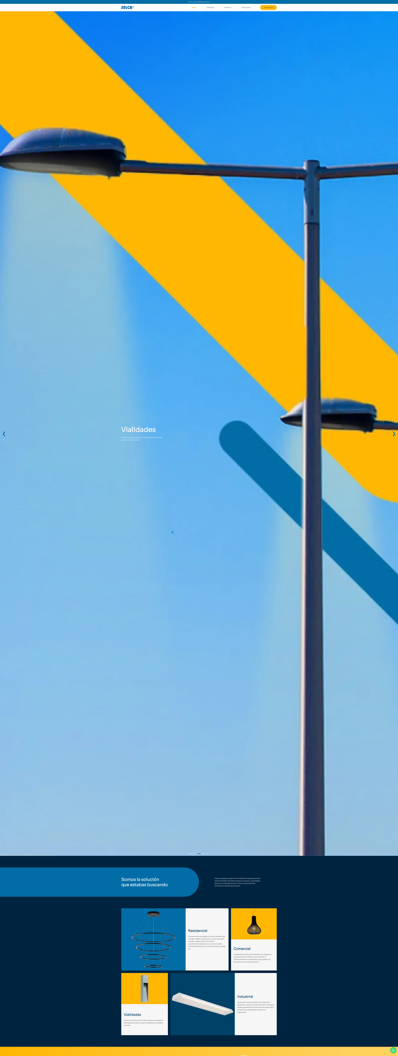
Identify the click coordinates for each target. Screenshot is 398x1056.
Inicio (194, 7)
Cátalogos (210, 7)
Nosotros (227, 7)
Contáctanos (268, 7)
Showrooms (246, 7)
